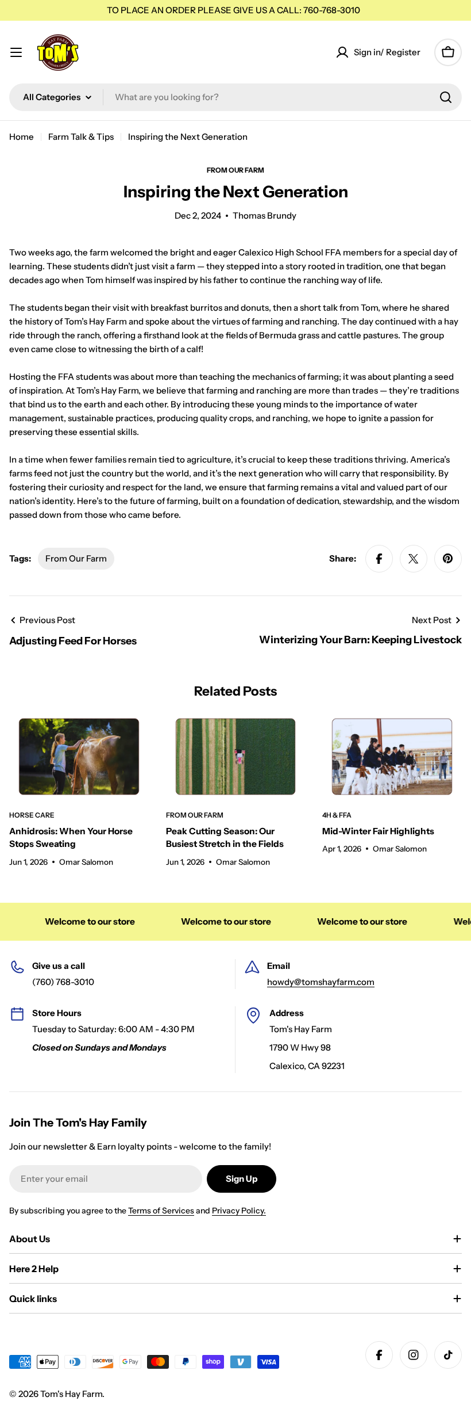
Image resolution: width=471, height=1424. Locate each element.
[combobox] (235, 97)
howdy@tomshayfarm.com (321, 981)
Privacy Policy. (239, 1210)
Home (21, 136)
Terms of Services (161, 1210)
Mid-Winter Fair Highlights (378, 831)
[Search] (446, 97)
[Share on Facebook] (379, 558)
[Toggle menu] (16, 52)
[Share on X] (413, 558)
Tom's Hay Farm (71, 1393)
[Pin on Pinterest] (448, 558)
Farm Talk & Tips (81, 136)
